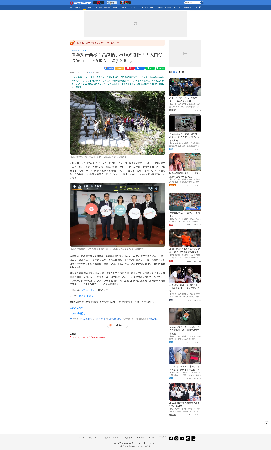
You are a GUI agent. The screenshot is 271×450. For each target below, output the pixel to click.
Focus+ (140, 7)
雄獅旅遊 (102, 338)
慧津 (90, 72)
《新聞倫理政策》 (85, 319)
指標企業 (188, 7)
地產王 (160, 7)
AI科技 (153, 7)
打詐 (181, 7)
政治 (90, 7)
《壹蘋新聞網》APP (86, 295)
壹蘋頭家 (197, 7)
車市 (175, 7)
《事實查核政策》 (115, 319)
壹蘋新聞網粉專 (77, 313)
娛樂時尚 (77, 7)
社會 (95, 7)
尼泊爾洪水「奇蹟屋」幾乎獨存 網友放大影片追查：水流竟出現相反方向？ (185, 137)
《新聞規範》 (100, 319)
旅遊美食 (168, 7)
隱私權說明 (105, 437)
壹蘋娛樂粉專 (76, 307)
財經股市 (108, 7)
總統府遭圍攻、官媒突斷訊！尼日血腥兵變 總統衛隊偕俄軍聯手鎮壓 (184, 330)
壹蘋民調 (122, 7)
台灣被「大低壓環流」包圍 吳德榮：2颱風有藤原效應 (101, 42)
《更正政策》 (153, 319)
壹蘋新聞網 (76, 50)
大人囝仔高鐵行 (83, 338)
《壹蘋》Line (87, 290)
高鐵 (72, 338)
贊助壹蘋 (119, 68)
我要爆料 (129, 68)
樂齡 (93, 338)
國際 (101, 7)
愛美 (146, 7)
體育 (115, 7)
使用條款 (129, 437)
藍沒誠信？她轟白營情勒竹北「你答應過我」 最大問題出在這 (184, 288)
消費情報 (152, 437)
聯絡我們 (92, 437)
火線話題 (131, 7)
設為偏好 (108, 68)
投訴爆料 (140, 437)
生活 (84, 7)
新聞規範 (116, 437)
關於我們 (80, 437)
